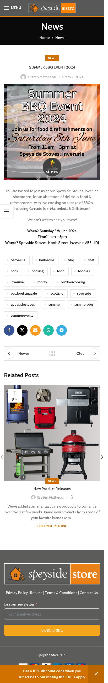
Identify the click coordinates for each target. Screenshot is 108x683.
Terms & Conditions (61, 592)
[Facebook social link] (9, 330)
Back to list (52, 353)
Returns (36, 592)
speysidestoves (23, 304)
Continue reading (52, 526)
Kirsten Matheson (42, 77)
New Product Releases (52, 488)
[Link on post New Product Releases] (52, 433)
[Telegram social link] (61, 330)
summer (54, 304)
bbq (71, 260)
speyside (84, 293)
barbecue (18, 260)
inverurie (17, 282)
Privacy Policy (17, 592)
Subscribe (52, 630)
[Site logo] (52, 7)
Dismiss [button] (96, 674)
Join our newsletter (19, 604)
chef (91, 260)
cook (14, 271)
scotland (57, 293)
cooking (38, 271)
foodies (84, 271)
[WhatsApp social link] (48, 330)
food (60, 271)
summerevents (22, 315)
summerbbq (83, 304)
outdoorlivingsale (24, 293)
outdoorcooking (73, 282)
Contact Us (89, 592)
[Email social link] (35, 330)
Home (45, 37)
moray (42, 282)
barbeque (46, 260)
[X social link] (22, 330)
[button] (102, 457)
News (59, 37)
